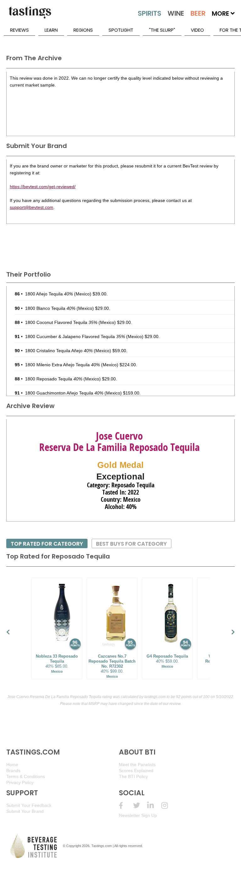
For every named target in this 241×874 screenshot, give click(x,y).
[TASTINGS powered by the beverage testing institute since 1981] (29, 15)
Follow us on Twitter (140, 805)
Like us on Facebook (126, 805)
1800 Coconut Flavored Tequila (61, 322)
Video (197, 30)
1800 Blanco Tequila (50, 308)
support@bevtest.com (31, 207)
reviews (19, 30)
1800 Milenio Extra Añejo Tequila (62, 364)
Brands (13, 770)
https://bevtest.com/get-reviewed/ (43, 186)
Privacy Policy (20, 782)
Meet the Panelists (137, 764)
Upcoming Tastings (168, 805)
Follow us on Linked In (154, 805)
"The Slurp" (162, 30)
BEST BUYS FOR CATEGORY (131, 544)
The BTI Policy (133, 776)
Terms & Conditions (25, 776)
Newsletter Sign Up (138, 815)
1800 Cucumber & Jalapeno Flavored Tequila (75, 336)
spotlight (121, 30)
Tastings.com (101, 846)
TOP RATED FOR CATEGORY (47, 544)
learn (51, 30)
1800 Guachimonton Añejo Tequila (64, 392)
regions (83, 30)
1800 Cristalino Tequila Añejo (59, 350)
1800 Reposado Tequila (53, 378)
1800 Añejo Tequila (49, 293)
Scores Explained (136, 770)
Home (12, 764)
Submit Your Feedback (28, 805)
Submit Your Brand (25, 811)
